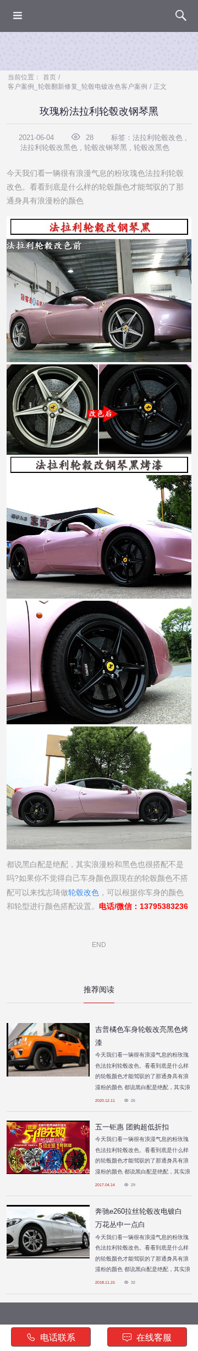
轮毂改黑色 (151, 147)
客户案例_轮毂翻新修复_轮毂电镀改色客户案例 (77, 86)
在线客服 (153, 1337)
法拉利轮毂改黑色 (49, 147)
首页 (49, 77)
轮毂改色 (83, 892)
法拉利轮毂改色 (158, 137)
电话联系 (56, 1337)
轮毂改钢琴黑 (105, 147)
